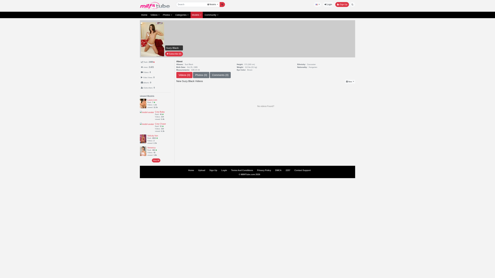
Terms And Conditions (242, 170)
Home (144, 15)
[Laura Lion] (143, 103)
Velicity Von (152, 136)
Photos (167, 15)
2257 (288, 170)
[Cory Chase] (147, 124)
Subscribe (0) (174, 54)
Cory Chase (160, 124)
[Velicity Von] (143, 138)
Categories (181, 15)
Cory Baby (160, 112)
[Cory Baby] (147, 112)
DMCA (278, 170)
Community (211, 15)
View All (156, 160)
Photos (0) (201, 75)
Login (329, 4)
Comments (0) (220, 75)
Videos (154, 15)
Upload (201, 170)
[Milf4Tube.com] (155, 6)
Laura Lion (152, 100)
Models (196, 15)
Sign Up (343, 4)
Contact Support (302, 170)
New (350, 82)
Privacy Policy (264, 170)
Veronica (151, 148)
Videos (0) (184, 75)
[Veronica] (143, 151)
